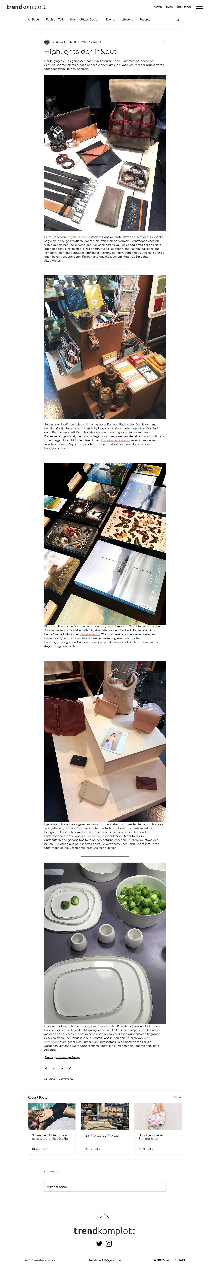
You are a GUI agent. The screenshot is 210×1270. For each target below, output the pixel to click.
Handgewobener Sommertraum (151, 1137)
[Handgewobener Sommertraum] (158, 1116)
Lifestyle (127, 19)
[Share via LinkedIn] (61, 1068)
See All (178, 1097)
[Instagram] (109, 1244)
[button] (199, 7)
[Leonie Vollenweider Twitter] (99, 1244)
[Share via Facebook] (45, 1068)
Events (110, 19)
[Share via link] (70, 1068)
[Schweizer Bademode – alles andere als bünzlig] (51, 1116)
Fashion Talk (55, 19)
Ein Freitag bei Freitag (102, 1135)
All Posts (34, 19)
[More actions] (164, 42)
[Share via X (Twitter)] (53, 1068)
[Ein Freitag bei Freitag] (105, 1116)
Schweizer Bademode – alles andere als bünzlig (50, 1137)
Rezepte (145, 19)
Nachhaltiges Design (84, 19)
